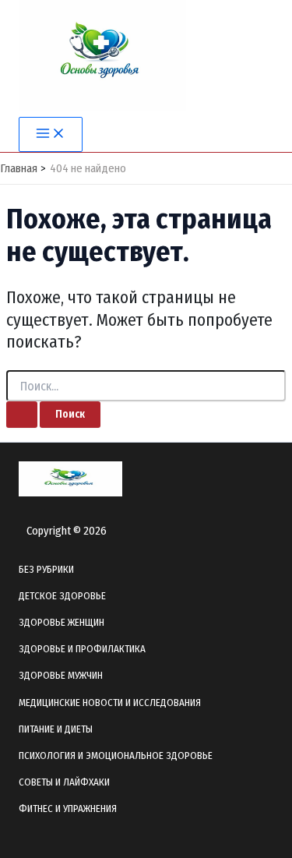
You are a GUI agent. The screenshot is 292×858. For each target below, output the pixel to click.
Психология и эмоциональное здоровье (116, 755)
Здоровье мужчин (61, 675)
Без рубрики (46, 569)
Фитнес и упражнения (68, 808)
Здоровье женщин (61, 622)
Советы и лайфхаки (64, 782)
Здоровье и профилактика (82, 649)
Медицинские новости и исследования (110, 702)
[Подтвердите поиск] (21, 414)
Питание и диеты (56, 729)
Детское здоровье (62, 596)
